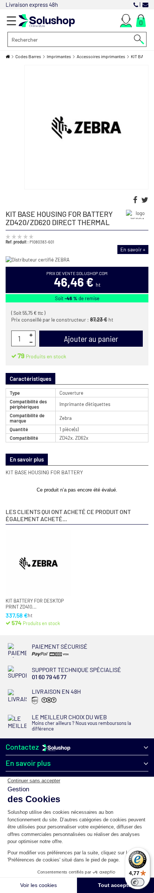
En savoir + (132, 249)
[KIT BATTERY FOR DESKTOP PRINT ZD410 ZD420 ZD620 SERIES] (38, 563)
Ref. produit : (17, 241)
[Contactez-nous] (145, 4)
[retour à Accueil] (8, 56)
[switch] (137, 882)
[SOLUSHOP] (47, 20)
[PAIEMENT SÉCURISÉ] (55, 656)
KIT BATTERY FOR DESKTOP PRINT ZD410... (35, 604)
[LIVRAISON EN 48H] (43, 703)
